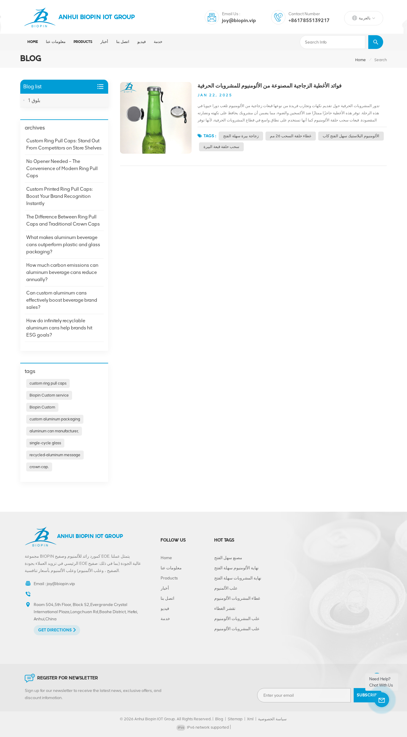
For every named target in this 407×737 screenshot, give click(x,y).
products (83, 42)
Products (169, 578)
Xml (250, 719)
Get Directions (55, 630)
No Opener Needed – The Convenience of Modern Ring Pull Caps (62, 168)
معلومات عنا (56, 42)
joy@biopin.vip (239, 20)
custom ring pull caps (47, 383)
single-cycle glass (45, 443)
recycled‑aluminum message (54, 455)
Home (32, 42)
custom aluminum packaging (54, 419)
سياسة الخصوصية (272, 719)
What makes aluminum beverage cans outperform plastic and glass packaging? (63, 245)
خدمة (158, 42)
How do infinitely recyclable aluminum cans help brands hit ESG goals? (59, 328)
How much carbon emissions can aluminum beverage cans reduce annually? (62, 272)
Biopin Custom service (49, 395)
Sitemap (235, 719)
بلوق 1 (34, 100)
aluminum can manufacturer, (54, 431)
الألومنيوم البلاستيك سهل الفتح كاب (351, 136)
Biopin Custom (42, 407)
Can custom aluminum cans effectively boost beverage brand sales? (61, 300)
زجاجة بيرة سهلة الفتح (241, 136)
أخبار (104, 42)
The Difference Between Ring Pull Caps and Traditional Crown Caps (63, 220)
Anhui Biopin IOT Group (97, 17)
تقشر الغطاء (224, 608)
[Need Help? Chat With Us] (381, 699)
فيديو (141, 42)
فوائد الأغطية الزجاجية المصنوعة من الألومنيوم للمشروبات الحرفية (270, 85)
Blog (219, 719)
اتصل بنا (122, 42)
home (360, 60)
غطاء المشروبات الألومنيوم (237, 598)
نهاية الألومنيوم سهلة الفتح (236, 568)
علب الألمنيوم (225, 588)
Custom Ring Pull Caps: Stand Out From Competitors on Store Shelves (64, 144)
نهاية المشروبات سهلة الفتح (237, 578)
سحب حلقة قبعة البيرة (221, 146)
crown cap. (39, 467)
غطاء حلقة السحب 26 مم (290, 136)
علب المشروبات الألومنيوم (237, 618)
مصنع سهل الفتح (228, 557)
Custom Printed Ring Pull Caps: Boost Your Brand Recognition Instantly (59, 196)
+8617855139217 (309, 20)
